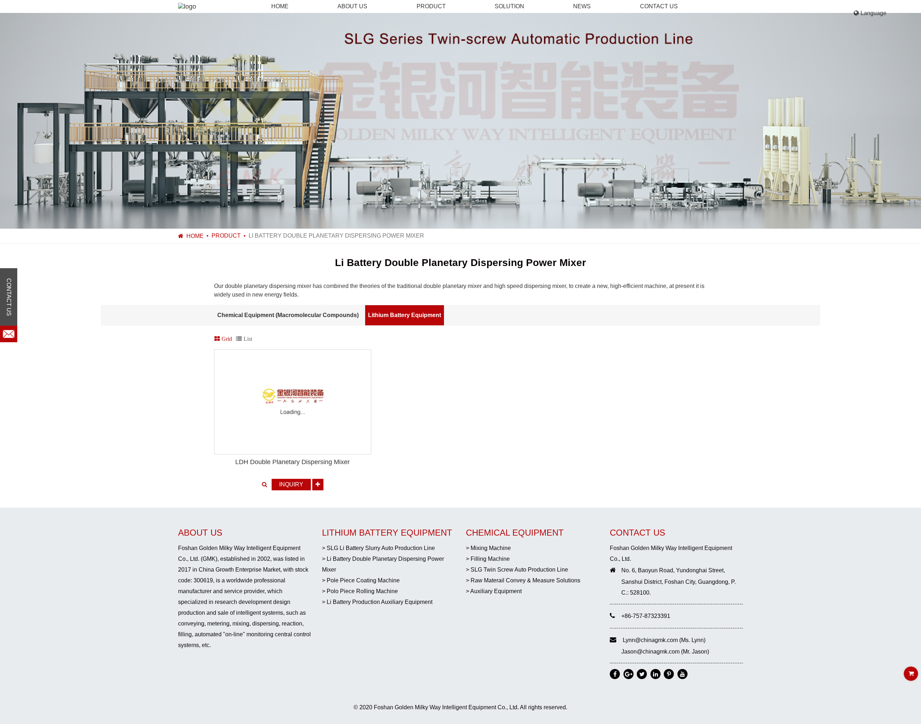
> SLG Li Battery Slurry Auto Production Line (378, 548)
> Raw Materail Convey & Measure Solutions (523, 580)
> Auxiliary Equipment (494, 591)
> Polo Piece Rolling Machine (360, 591)
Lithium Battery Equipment (404, 315)
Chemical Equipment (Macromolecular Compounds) (288, 315)
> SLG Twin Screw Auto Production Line (517, 570)
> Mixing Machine (488, 548)
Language (873, 13)
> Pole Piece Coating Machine (361, 580)
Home (280, 6)
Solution (509, 6)
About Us (352, 6)
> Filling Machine (488, 559)
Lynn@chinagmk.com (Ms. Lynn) (664, 640)
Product (431, 6)
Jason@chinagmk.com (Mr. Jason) (665, 652)
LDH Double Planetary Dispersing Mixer (292, 462)
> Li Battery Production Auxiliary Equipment (377, 602)
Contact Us (659, 6)
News (582, 6)
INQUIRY (291, 484)
